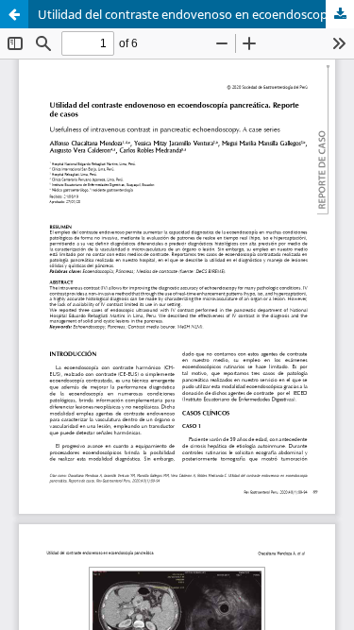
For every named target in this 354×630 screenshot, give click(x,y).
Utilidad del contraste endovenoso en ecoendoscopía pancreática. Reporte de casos (196, 14)
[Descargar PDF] (340, 14)
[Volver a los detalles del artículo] (14, 14)
